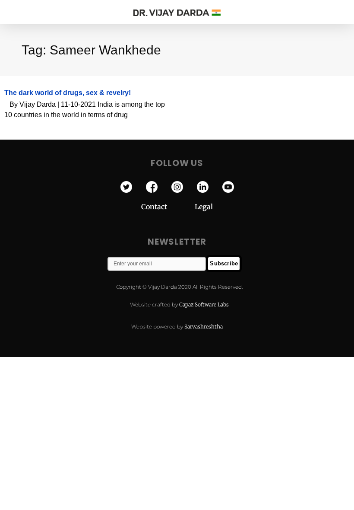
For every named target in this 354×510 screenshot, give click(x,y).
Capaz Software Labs (204, 304)
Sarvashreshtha (203, 326)
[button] (340, 11)
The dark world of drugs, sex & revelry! (67, 92)
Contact (168, 206)
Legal (204, 206)
